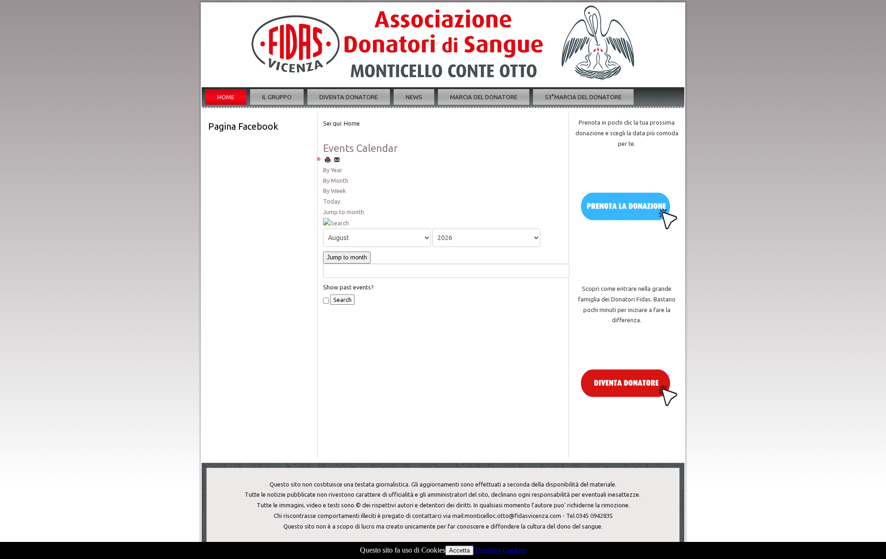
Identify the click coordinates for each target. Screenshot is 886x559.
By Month (335, 180)
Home (225, 97)
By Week (334, 190)
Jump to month (343, 212)
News (414, 97)
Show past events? (348, 287)
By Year (332, 170)
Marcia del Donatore (483, 97)
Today (331, 201)
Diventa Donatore (348, 97)
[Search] (336, 222)
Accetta (459, 550)
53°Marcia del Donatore (583, 97)
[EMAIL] (337, 159)
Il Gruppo (277, 97)
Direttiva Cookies (501, 550)
